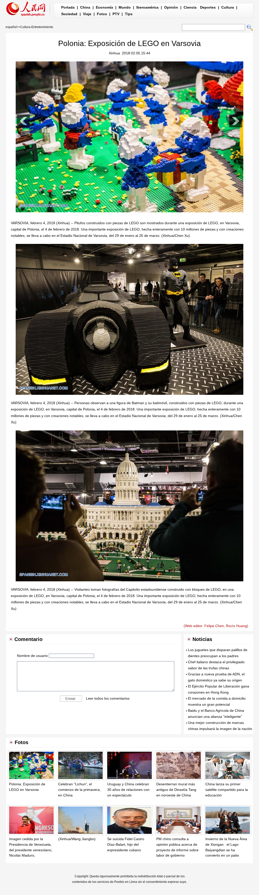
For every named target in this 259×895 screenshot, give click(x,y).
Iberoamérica (147, 7)
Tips (129, 14)
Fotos (102, 14)
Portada (68, 7)
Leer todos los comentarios (108, 698)
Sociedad (69, 14)
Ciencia (190, 7)
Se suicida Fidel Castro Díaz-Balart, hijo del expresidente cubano (125, 844)
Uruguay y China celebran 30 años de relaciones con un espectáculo (128, 789)
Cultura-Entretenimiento (36, 27)
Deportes (208, 7)
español (11, 27)
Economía (104, 7)
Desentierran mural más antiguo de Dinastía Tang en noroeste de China (176, 789)
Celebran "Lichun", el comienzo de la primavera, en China (79, 789)
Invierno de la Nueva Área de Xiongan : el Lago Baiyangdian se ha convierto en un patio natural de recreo (226, 850)
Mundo (125, 7)
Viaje (87, 14)
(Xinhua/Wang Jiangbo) (77, 839)
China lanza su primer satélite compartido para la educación (226, 789)
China (85, 7)
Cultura (227, 7)
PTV (116, 14)
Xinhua (114, 53)
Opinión (171, 7)
